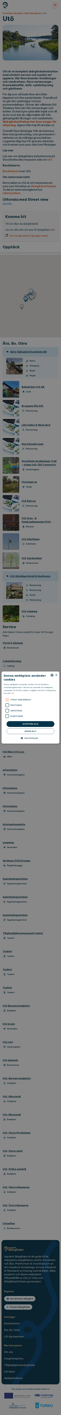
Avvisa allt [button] (30, 731)
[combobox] (52, 675)
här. (13, 693)
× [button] (56, 675)
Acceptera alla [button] (30, 724)
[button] (30, 738)
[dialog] (30, 708)
